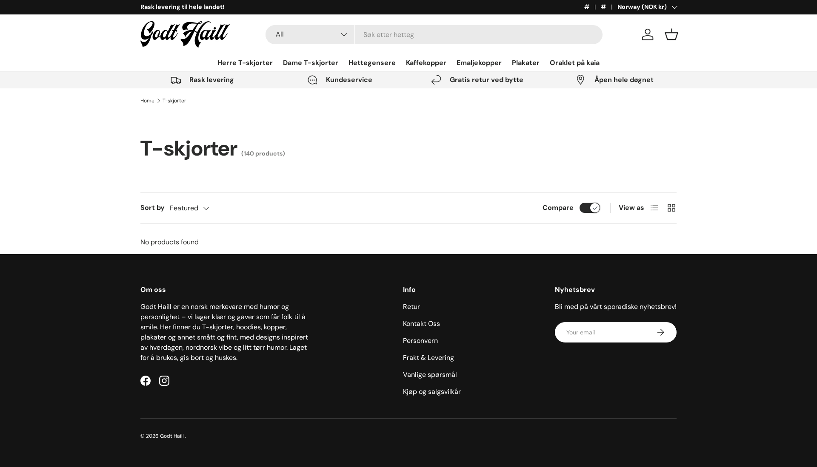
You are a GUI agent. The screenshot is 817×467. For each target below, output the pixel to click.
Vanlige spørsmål (430, 374)
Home (147, 100)
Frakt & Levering (428, 357)
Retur (411, 306)
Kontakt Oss (421, 323)
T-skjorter (174, 100)
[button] (671, 34)
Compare (558, 207)
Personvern (420, 340)
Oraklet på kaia (575, 62)
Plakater (526, 62)
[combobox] (434, 34)
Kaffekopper (426, 62)
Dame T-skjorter (310, 62)
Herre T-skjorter (245, 62)
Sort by (152, 207)
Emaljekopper (479, 62)
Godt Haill (172, 436)
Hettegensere (372, 62)
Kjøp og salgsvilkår (432, 391)
